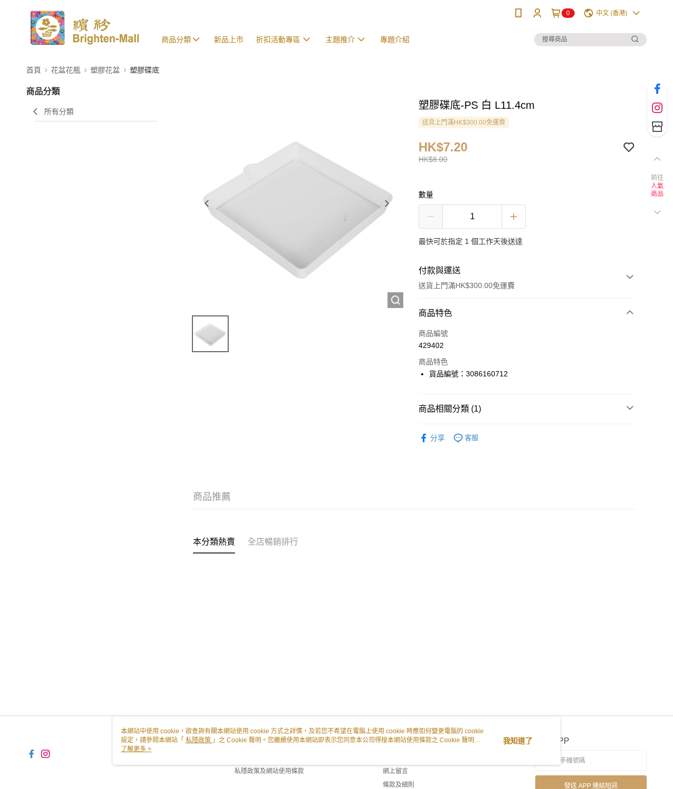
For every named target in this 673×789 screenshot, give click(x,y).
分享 (437, 438)
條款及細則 (398, 784)
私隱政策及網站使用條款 (269, 771)
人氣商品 (657, 190)
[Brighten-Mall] (84, 28)
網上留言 (395, 771)
